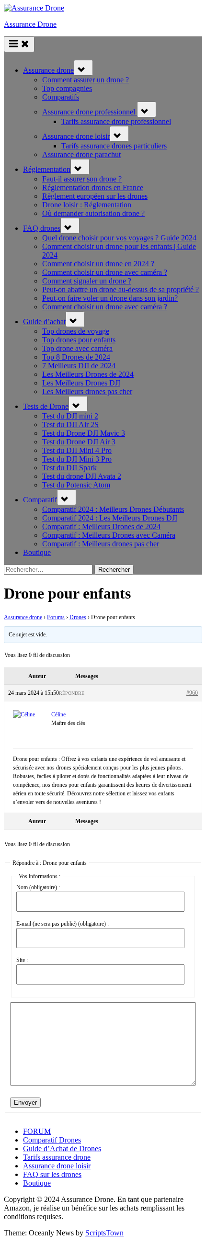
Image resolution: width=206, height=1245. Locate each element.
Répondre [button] (71, 693)
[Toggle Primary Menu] (19, 44)
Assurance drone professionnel (89, 112)
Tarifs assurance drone (57, 1157)
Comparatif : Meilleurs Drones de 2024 (101, 526)
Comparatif (40, 500)
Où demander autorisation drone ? (93, 213)
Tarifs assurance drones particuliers (114, 146)
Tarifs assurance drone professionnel (116, 121)
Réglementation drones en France (92, 187)
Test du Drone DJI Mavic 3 (83, 433)
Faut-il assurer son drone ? (82, 179)
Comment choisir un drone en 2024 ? (98, 264)
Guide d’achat (44, 321)
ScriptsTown (104, 1233)
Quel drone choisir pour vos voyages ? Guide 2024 (119, 238)
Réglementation (46, 169)
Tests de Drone (46, 406)
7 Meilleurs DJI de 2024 (78, 366)
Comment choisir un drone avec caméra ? (104, 272)
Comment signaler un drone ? (86, 281)
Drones (77, 617)
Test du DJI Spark (69, 468)
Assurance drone (48, 70)
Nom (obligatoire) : (38, 887)
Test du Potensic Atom (76, 485)
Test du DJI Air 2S (70, 424)
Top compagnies (67, 88)
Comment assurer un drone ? (85, 80)
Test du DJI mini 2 (70, 416)
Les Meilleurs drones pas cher (87, 391)
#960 (192, 693)
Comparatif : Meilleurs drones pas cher (100, 544)
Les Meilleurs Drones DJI (81, 383)
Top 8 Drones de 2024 (76, 357)
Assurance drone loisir (76, 136)
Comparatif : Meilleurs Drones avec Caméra (108, 535)
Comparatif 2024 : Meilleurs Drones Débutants (113, 509)
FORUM (37, 1131)
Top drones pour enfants (78, 340)
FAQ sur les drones (52, 1174)
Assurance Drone (30, 24)
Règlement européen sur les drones (95, 196)
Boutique (37, 552)
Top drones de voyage (75, 331)
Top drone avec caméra (77, 348)
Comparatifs (60, 97)
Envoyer (25, 1102)
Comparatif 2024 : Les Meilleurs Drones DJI (109, 518)
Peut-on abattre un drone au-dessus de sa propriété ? (120, 289)
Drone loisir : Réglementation (86, 205)
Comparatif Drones (52, 1140)
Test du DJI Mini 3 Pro (77, 459)
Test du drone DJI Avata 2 (81, 476)
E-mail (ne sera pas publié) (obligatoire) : (62, 923)
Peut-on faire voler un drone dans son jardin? (110, 298)
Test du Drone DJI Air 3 (78, 442)
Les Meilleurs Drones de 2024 (88, 374)
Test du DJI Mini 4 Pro (77, 450)
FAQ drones (41, 228)
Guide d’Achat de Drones (62, 1148)
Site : (22, 960)
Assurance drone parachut (81, 154)
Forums (56, 617)
